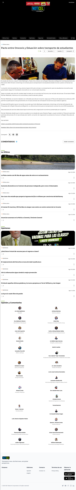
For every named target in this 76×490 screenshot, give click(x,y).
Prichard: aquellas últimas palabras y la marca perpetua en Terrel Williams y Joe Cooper (31, 283)
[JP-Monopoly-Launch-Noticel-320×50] (38, 4)
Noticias (14, 38)
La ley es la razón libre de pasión (12, 293)
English (29, 473)
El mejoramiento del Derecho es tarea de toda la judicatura (21, 262)
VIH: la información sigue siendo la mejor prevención (19, 272)
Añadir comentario (69, 141)
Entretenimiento (51, 38)
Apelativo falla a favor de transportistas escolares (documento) (18, 127)
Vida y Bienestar (63, 38)
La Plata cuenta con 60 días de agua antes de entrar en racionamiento (24, 175)
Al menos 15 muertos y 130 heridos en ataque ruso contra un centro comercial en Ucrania (31, 207)
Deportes (40, 38)
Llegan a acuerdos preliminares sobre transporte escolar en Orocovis (20, 124)
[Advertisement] (38, 23)
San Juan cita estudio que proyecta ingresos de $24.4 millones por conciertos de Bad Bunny (32, 196)
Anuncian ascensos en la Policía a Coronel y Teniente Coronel (21, 217)
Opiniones (32, 38)
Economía (23, 38)
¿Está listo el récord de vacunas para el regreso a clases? (20, 251)
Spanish (29, 470)
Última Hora (5, 38)
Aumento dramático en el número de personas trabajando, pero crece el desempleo (29, 186)
